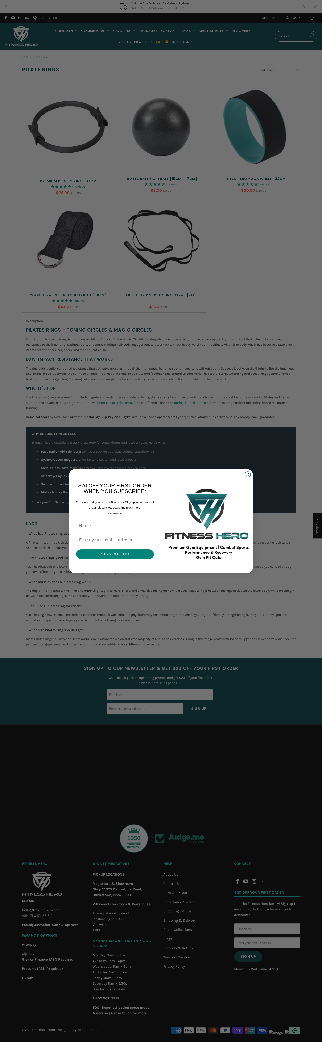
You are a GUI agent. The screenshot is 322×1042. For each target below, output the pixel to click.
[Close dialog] (248, 474)
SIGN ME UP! (115, 554)
